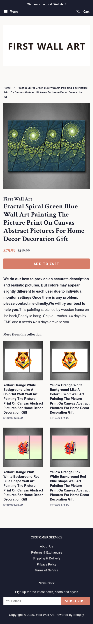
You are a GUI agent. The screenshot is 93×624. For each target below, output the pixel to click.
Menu (13, 11)
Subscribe (75, 601)
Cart (86, 11)
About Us (46, 546)
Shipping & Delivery (46, 558)
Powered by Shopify (70, 614)
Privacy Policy (46, 564)
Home (7, 87)
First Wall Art (45, 614)
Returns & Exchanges (46, 552)
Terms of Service (46, 570)
